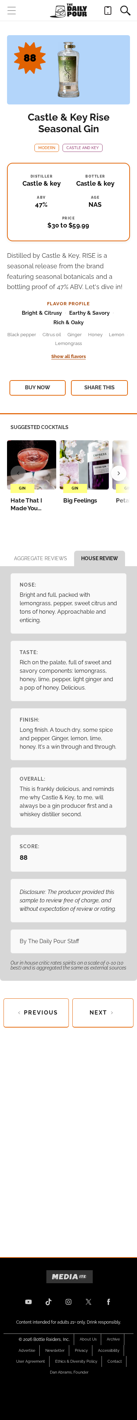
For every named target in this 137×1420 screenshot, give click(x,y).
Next (98, 1012)
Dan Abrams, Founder (69, 1372)
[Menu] (11, 10)
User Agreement (30, 1361)
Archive (113, 1339)
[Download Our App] (108, 10)
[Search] (125, 10)
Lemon (116, 334)
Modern (46, 148)
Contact (114, 1361)
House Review (99, 558)
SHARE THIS (99, 387)
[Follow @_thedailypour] (88, 1302)
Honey (95, 334)
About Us (88, 1339)
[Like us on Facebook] (108, 1302)
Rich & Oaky (68, 322)
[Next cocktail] (118, 473)
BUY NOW (37, 387)
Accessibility (108, 1350)
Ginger (74, 334)
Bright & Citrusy (42, 313)
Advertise (27, 1350)
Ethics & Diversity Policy (76, 1361)
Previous (41, 1012)
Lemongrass (68, 343)
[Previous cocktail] (18, 473)
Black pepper (21, 334)
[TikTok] (48, 1302)
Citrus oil (52, 334)
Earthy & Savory (89, 313)
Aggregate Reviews (40, 558)
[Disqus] (68, 1136)
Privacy (81, 1350)
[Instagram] (68, 1302)
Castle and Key (82, 148)
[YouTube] (28, 1302)
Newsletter (55, 1350)
